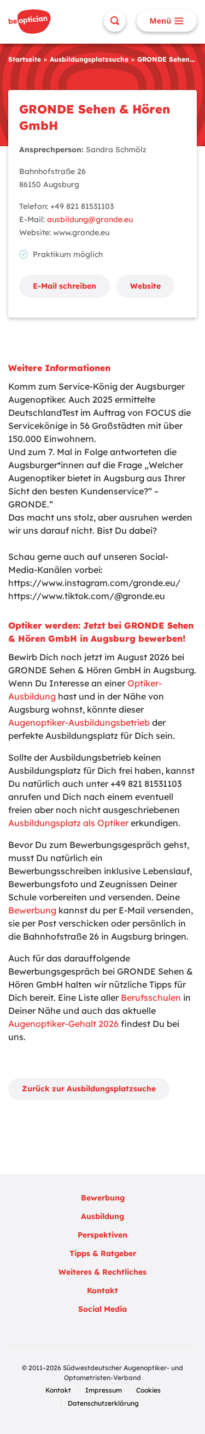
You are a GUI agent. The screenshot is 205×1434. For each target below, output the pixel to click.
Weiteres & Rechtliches (102, 1272)
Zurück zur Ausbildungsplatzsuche (89, 1089)
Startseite (24, 59)
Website (145, 286)
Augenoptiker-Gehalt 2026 (63, 1023)
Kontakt (102, 1290)
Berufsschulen (151, 997)
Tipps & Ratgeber (102, 1253)
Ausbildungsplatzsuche (89, 59)
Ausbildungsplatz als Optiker (68, 822)
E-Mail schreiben (64, 286)
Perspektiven (102, 1235)
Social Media (102, 1309)
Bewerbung (32, 910)
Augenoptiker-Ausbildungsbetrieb (79, 722)
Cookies (148, 1390)
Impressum (103, 1390)
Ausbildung (102, 1216)
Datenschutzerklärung (103, 1403)
